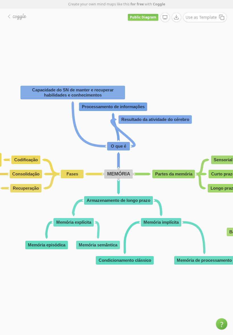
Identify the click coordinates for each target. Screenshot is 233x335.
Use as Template (201, 17)
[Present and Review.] (165, 17)
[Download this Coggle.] (176, 17)
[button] (221, 324)
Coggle (159, 4)
